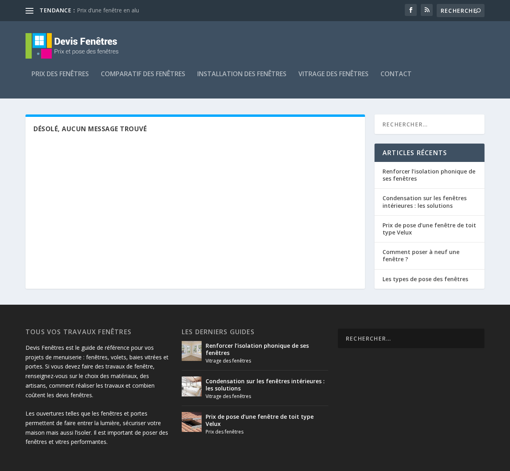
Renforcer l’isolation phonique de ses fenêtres (428, 175)
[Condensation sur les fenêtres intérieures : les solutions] (192, 386)
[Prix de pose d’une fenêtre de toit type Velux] (192, 422)
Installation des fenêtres (241, 74)
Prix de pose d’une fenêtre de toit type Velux (429, 228)
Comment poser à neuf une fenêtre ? (420, 255)
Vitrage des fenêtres (333, 74)
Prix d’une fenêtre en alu (108, 10)
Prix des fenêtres (60, 74)
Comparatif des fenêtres (143, 74)
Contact (396, 74)
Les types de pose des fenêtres (425, 279)
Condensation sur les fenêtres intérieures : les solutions (424, 201)
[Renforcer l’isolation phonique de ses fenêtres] (192, 351)
